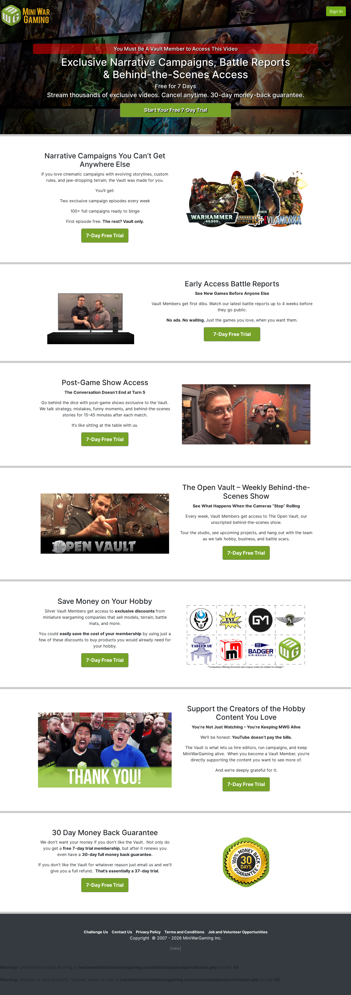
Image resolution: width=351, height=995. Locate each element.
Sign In (336, 11)
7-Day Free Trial (105, 235)
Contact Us (122, 932)
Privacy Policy (148, 932)
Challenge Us (96, 932)
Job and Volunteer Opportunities (237, 932)
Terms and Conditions (184, 932)
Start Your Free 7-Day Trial (175, 110)
